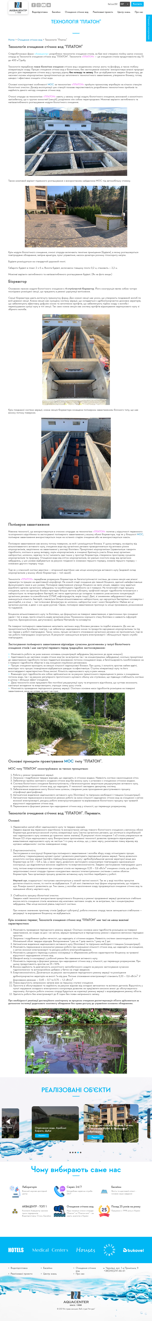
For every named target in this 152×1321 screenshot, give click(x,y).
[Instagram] (38, 5)
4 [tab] (78, 1152)
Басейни (56, 12)
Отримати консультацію (149, 28)
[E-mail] (48, 5)
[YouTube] (43, 5)
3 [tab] (75, 1152)
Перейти (9, 1134)
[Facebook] (33, 5)
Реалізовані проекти (103, 12)
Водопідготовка (40, 12)
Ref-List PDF (113, 4)
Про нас (139, 12)
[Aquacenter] (18, 7)
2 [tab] (73, 1152)
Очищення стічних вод (76, 12)
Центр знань (123, 12)
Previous (8, 1121)
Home (11, 40)
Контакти (137, 4)
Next (143, 1121)
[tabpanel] (76, 1123)
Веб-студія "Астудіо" (87, 1309)
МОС (51, 84)
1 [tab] (70, 1152)
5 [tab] (80, 1152)
